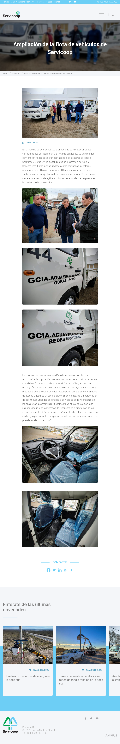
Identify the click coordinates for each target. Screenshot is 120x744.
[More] (71, 570)
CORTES (106, 2)
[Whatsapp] (65, 570)
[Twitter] (54, 570)
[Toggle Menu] (101, 14)
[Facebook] (48, 570)
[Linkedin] (59, 570)
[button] (112, 15)
